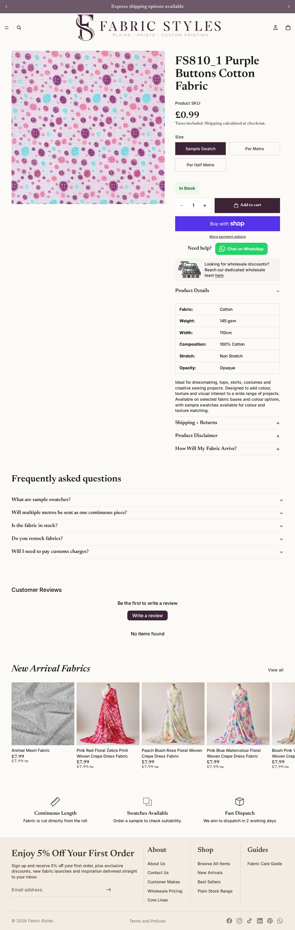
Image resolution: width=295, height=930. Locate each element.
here (219, 275)
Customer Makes (164, 881)
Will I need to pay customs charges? (50, 551)
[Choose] (65, 736)
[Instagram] (239, 920)
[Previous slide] (6, 6)
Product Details (192, 290)
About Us (156, 863)
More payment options (227, 237)
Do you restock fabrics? (37, 538)
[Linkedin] (259, 920)
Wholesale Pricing (165, 890)
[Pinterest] (269, 920)
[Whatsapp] (280, 920)
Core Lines (158, 899)
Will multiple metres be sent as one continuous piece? (69, 512)
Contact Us (158, 872)
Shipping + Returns (196, 423)
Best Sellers (209, 881)
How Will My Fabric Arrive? (206, 448)
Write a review (147, 615)
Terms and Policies (147, 920)
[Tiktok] (249, 920)
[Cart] (288, 27)
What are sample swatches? (41, 499)
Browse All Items (214, 863)
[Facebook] (229, 920)
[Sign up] (109, 890)
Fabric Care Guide (264, 863)
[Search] (19, 27)
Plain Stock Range (215, 890)
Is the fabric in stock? (35, 525)
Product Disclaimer (196, 435)
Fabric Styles (40, 920)
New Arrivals (210, 872)
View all (275, 669)
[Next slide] (288, 6)
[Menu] (6, 27)
